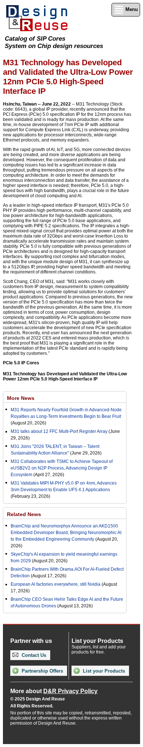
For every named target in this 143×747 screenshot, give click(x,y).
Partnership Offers (41, 671)
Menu (131, 9)
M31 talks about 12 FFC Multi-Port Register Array (59, 431)
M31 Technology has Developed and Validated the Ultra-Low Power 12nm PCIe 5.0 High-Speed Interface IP (65, 376)
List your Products (103, 671)
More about (54, 691)
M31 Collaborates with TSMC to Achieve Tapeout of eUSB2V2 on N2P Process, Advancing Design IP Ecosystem (62, 468)
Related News (24, 514)
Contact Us (33, 655)
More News (20, 398)
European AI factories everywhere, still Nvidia (55, 584)
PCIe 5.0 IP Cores (21, 362)
